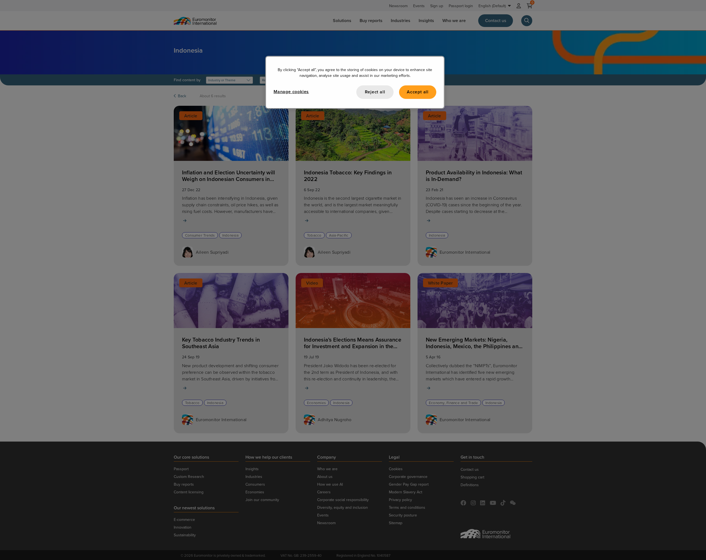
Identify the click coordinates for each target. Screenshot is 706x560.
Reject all (375, 92)
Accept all (418, 92)
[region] (355, 82)
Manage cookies (291, 91)
